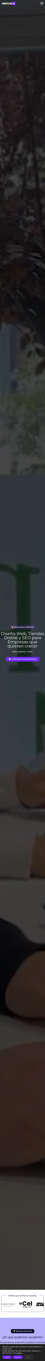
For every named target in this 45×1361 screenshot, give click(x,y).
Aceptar (6, 1357)
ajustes (19, 1353)
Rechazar (18, 1357)
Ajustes (28, 1357)
